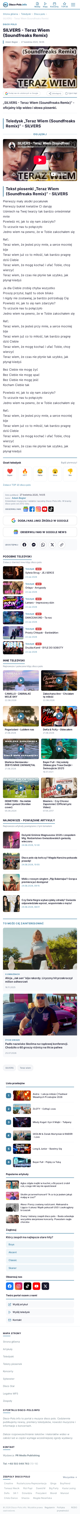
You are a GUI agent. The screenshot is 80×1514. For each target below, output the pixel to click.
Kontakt (17, 1319)
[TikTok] (51, 509)
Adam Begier (11, 42)
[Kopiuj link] (61, 544)
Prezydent (41, 1493)
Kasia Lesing (69, 1488)
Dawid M (40, 1488)
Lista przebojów (15, 1083)
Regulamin (50, 1507)
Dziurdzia (27, 1493)
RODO (74, 1507)
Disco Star (9, 1386)
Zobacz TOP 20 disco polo (17, 484)
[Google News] (25, 509)
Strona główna (10, 14)
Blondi (53, 1493)
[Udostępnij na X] (52, 544)
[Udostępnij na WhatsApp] (43, 544)
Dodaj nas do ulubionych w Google (23, 93)
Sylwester (9, 1378)
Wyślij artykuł (20, 1304)
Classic (13, 1260)
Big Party (54, 1488)
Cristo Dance (11, 1498)
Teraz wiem (25, 1068)
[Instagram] (38, 509)
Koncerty (8, 1371)
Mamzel (64, 1493)
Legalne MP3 (10, 1393)
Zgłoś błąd (72, 93)
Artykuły (7, 1349)
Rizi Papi (27, 1488)
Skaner (13, 1267)
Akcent (13, 1252)
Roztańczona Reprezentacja (32, 1483)
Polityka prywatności (63, 1509)
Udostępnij (56, 93)
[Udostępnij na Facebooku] (24, 544)
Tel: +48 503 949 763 (20, 1463)
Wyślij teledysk (21, 1312)
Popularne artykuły (17, 1174)
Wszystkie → (70, 1477)
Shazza (25, 1498)
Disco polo (39, 14)
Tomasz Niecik (12, 1488)
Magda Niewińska (42, 1498)
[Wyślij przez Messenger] (33, 544)
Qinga (53, 1483)
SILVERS (9, 1068)
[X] (45, 1286)
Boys (11, 1244)
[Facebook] (32, 509)
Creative (8, 1483)
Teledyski (26, 14)
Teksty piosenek (12, 1363)
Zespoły (7, 1400)
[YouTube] (44, 509)
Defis (6, 1493)
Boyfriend (65, 1483)
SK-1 (15, 1493)
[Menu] (73, 5)
